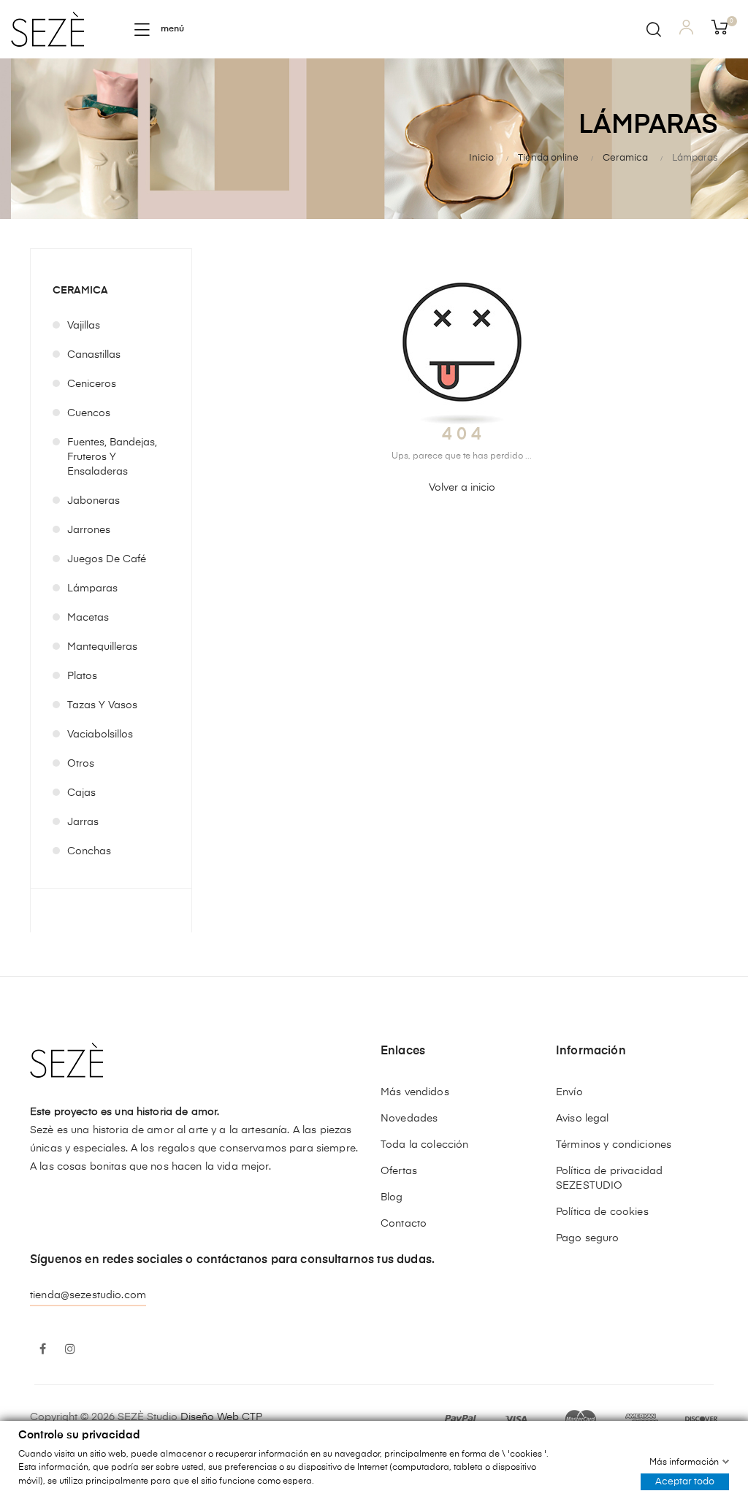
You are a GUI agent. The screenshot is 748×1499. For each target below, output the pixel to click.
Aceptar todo (684, 1481)
